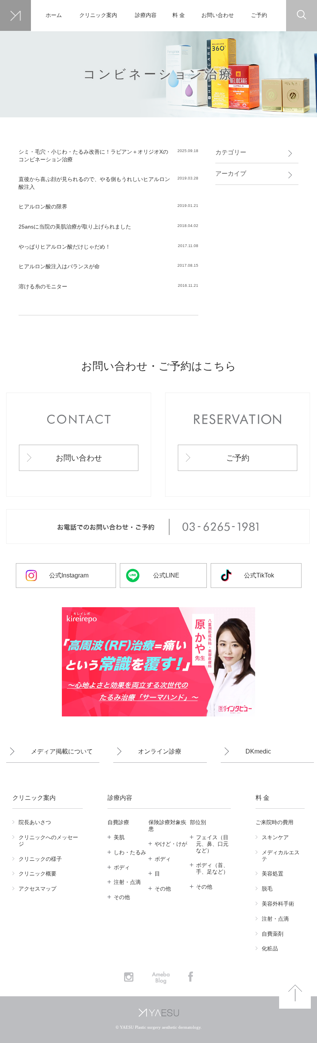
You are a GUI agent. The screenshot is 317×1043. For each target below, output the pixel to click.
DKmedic (258, 751)
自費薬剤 (272, 934)
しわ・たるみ (130, 852)
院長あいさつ (35, 822)
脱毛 (267, 889)
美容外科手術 (278, 904)
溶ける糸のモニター (43, 286)
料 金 (178, 15)
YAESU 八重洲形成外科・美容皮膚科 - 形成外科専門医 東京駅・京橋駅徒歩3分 (15, 15)
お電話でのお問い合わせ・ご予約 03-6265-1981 (158, 527)
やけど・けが (171, 844)
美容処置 (272, 873)
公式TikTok (259, 575)
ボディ (122, 867)
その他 (122, 897)
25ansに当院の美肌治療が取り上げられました (75, 227)
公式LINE (166, 575)
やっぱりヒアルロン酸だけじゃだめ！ (65, 247)
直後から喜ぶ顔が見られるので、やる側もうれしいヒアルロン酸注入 (94, 183)
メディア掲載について (62, 751)
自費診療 (118, 822)
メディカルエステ (281, 855)
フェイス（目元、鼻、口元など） (212, 843)
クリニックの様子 (40, 859)
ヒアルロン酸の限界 (43, 206)
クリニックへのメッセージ (48, 840)
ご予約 (259, 15)
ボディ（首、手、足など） (212, 868)
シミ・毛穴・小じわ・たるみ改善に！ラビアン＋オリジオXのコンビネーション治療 (93, 156)
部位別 (198, 822)
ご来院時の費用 (274, 822)
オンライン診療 (159, 751)
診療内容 (146, 15)
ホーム (54, 15)
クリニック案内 (98, 15)
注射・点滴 (127, 882)
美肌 (119, 837)
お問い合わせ (217, 15)
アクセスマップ (37, 889)
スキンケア (275, 837)
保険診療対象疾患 (167, 825)
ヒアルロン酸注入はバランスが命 (62, 266)
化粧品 (270, 948)
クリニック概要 (37, 873)
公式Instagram (69, 575)
